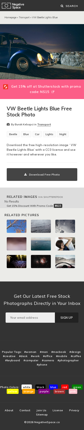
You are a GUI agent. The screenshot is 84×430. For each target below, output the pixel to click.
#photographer (68, 360)
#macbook (58, 352)
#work (35, 356)
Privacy (74, 410)
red (64, 387)
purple (44, 391)
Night (62, 134)
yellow (12, 391)
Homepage (10, 17)
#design (75, 352)
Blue (26, 134)
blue (53, 387)
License (58, 410)
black (40, 387)
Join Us (42, 410)
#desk (23, 356)
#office (48, 356)
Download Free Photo (44, 174)
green (77, 387)
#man (44, 352)
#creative (9, 356)
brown (59, 391)
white (27, 387)
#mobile (61, 356)
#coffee (76, 356)
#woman (30, 352)
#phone (42, 364)
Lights (49, 134)
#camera (48, 360)
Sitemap (42, 414)
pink (73, 391)
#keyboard (12, 360)
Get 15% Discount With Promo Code (34, 205)
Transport (24, 17)
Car (37, 134)
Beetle (13, 134)
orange (29, 391)
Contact (24, 410)
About (9, 410)
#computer (31, 360)
